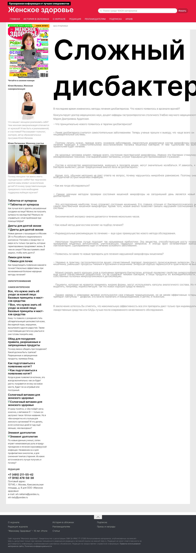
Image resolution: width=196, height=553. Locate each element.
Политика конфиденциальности (38, 546)
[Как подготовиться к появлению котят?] (27, 372)
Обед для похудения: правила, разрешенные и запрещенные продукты (24, 342)
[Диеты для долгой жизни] (27, 229)
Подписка (115, 19)
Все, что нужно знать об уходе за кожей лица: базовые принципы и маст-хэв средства (26, 296)
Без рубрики (60, 26)
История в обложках (36, 19)
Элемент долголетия (21, 432)
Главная (15, 19)
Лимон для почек (19, 257)
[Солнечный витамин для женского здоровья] (27, 403)
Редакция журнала (18, 526)
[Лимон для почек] (27, 261)
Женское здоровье (41, 9)
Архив (129, 19)
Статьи (56, 530)
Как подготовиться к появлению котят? (21, 365)
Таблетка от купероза (22, 200)
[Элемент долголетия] (27, 436)
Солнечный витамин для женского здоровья (24, 396)
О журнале (59, 19)
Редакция (75, 19)
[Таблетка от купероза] (27, 204)
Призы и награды (106, 526)
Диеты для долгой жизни (24, 225)
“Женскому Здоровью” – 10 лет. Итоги (27, 530)
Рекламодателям (95, 19)
